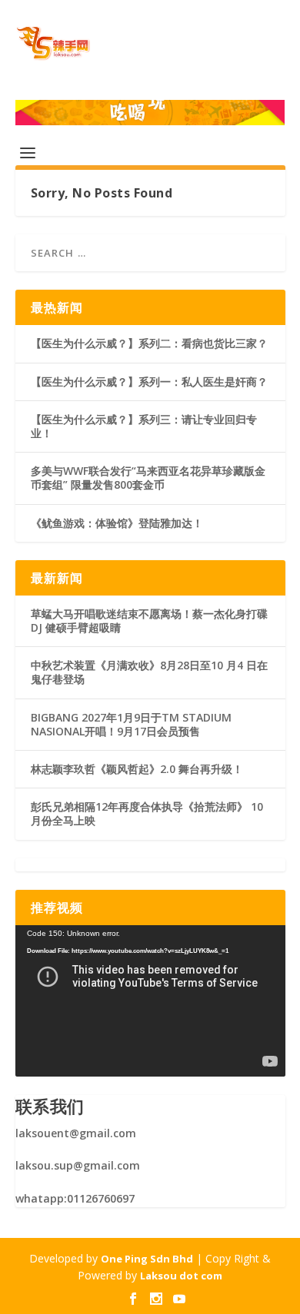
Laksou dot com (181, 1275)
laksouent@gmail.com (75, 1133)
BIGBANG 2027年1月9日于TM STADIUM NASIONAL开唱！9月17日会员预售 (131, 724)
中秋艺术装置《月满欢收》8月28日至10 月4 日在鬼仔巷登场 (149, 672)
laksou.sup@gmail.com (77, 1165)
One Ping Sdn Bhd (147, 1259)
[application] (150, 1001)
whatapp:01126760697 (75, 1198)
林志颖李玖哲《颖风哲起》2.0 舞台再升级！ (137, 769)
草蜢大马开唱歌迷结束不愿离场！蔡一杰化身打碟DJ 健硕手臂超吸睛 (149, 620)
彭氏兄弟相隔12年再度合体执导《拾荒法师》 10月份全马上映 (147, 813)
